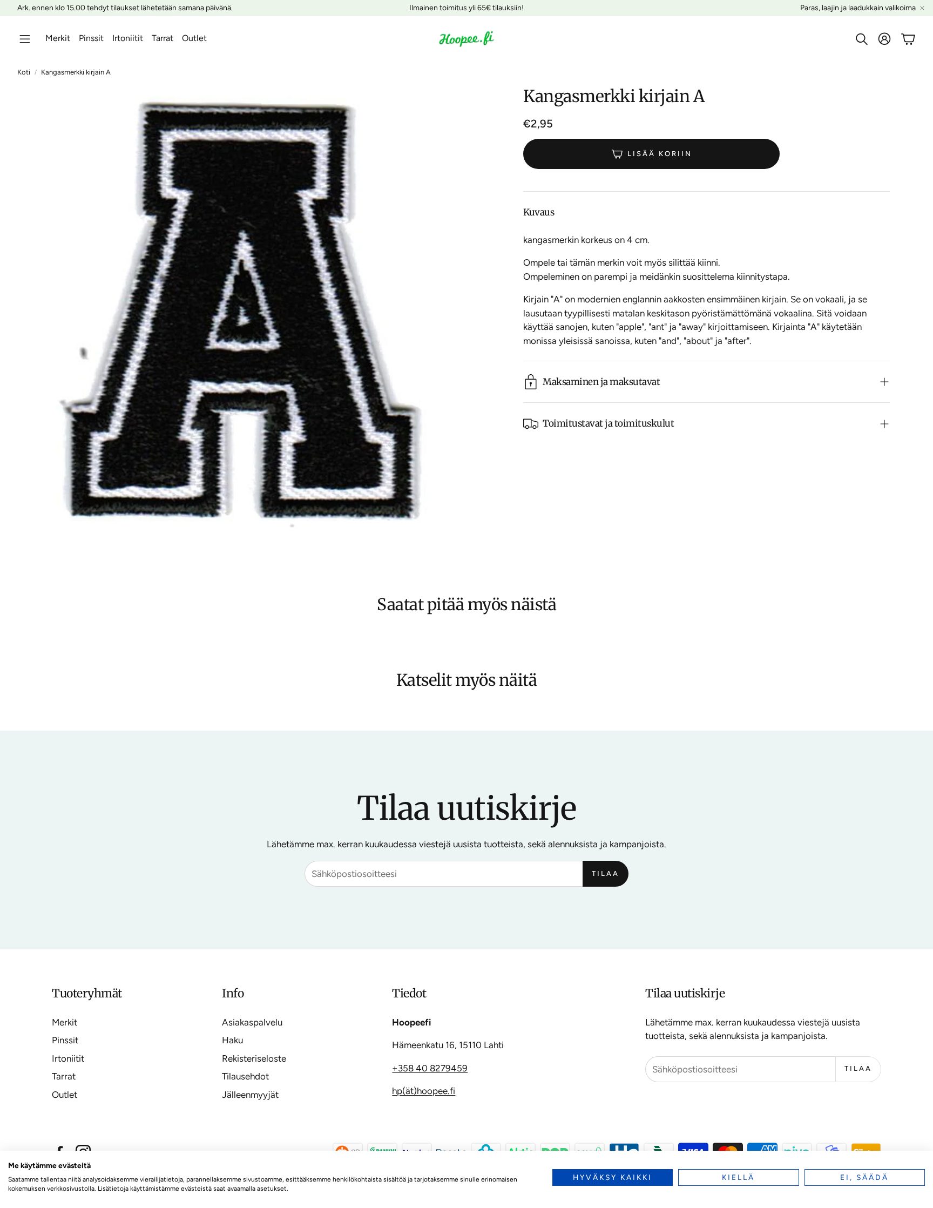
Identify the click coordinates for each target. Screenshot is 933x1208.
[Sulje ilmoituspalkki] (922, 8)
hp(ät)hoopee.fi (423, 1090)
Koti (23, 72)
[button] (24, 39)
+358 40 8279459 (430, 1068)
